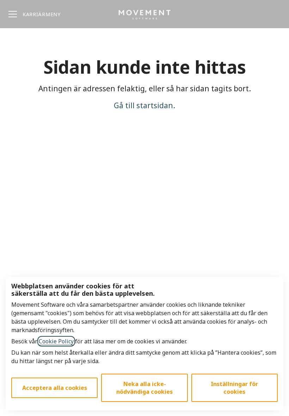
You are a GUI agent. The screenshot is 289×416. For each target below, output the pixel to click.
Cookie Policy (56, 341)
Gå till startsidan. (144, 105)
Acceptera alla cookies (54, 388)
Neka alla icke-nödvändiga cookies (144, 388)
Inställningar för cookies (234, 388)
